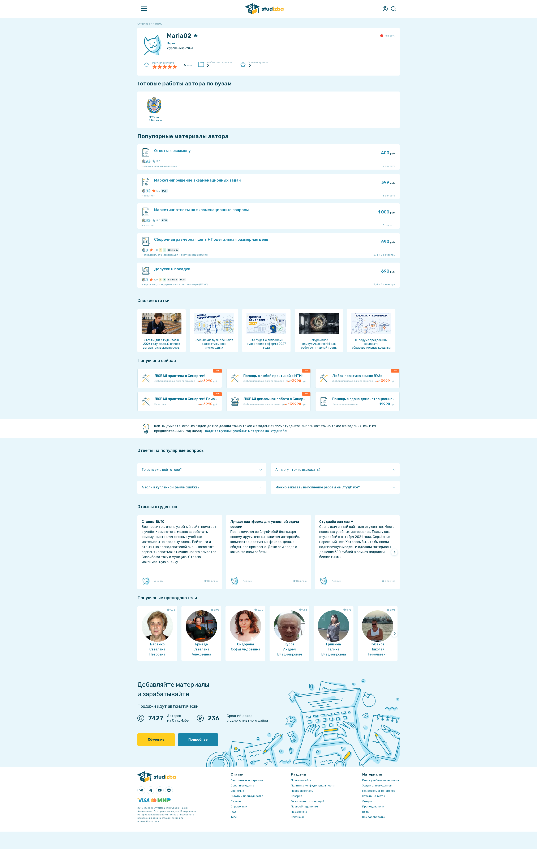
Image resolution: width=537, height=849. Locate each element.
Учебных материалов (219, 64)
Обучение (156, 740)
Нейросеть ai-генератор (378, 790)
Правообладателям (304, 806)
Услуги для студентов (377, 785)
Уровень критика (258, 64)
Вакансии (297, 817)
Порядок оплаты (302, 790)
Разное (236, 801)
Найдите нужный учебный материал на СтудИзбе (245, 431)
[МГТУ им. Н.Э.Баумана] (144, 161)
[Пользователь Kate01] (146, 161)
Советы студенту (242, 785)
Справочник (239, 806)
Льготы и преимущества (247, 796)
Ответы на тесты (373, 796)
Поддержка (299, 811)
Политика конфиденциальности (313, 785)
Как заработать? (373, 817)
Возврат (296, 796)
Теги (234, 817)
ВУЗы (365, 811)
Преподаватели (373, 806)
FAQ (233, 811)
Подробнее (198, 740)
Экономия (237, 790)
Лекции (367, 801)
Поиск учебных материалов (381, 780)
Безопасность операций (307, 801)
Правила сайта (301, 780)
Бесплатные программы (247, 780)
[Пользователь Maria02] (149, 161)
